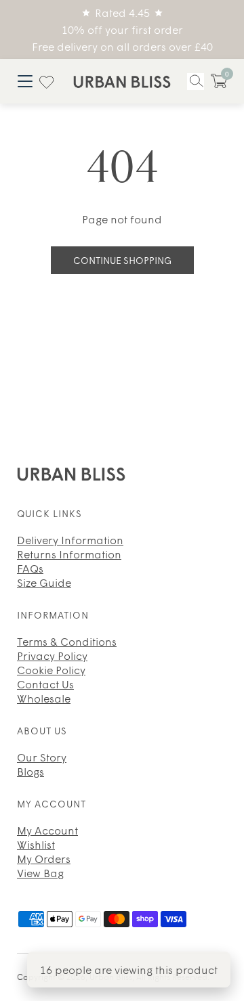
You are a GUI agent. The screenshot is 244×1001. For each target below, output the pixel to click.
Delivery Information (70, 539)
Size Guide (44, 582)
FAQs (30, 567)
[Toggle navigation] (25, 81)
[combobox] (195, 81)
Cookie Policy (51, 669)
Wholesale (43, 697)
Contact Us (45, 683)
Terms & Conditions (67, 640)
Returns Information (69, 553)
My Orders (43, 858)
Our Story (41, 756)
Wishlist (36, 844)
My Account (47, 829)
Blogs (30, 770)
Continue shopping (122, 260)
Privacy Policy (52, 655)
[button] (219, 81)
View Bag (40, 872)
